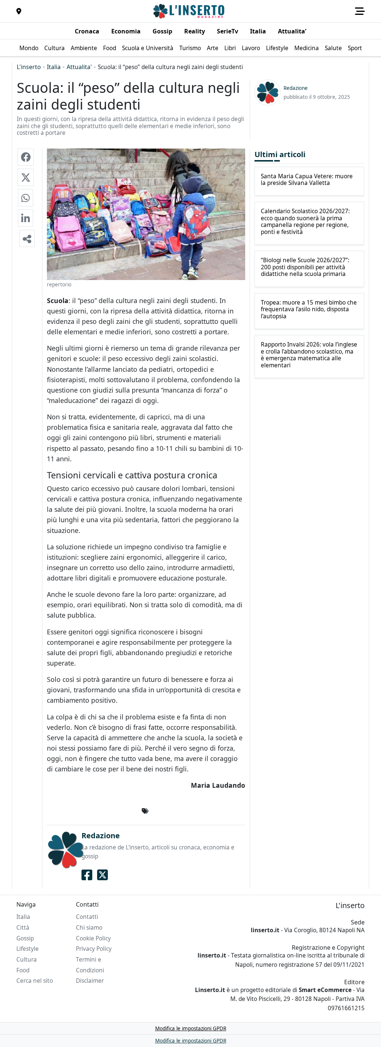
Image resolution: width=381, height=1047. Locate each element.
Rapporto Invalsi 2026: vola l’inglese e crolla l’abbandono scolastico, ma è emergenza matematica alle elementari (309, 355)
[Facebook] (86, 875)
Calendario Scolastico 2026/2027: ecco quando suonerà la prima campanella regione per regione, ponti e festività (305, 221)
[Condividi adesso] (27, 238)
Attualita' (79, 67)
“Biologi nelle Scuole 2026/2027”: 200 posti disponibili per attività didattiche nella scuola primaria (305, 267)
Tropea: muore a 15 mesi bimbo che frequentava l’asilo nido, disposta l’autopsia (309, 309)
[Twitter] (102, 875)
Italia (54, 67)
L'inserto (29, 67)
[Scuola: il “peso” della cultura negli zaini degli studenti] (25, 157)
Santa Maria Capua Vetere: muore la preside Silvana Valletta (307, 180)
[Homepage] (190, 11)
